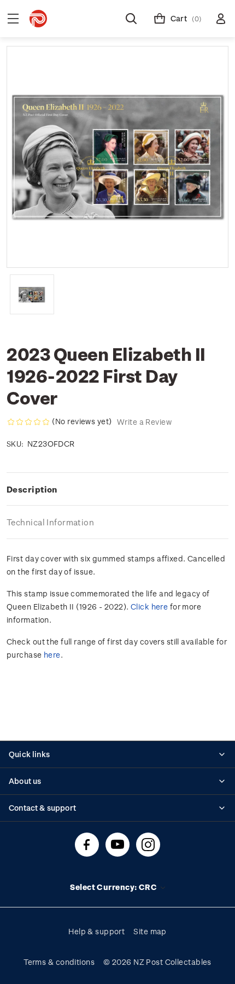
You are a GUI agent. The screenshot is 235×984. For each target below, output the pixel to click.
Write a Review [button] (144, 421)
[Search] (131, 18)
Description (32, 489)
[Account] (221, 18)
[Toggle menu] (13, 18)
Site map (150, 931)
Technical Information (50, 522)
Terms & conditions (59, 962)
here (52, 654)
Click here (149, 606)
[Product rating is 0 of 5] (28, 422)
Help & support (96, 931)
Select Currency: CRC (114, 887)
